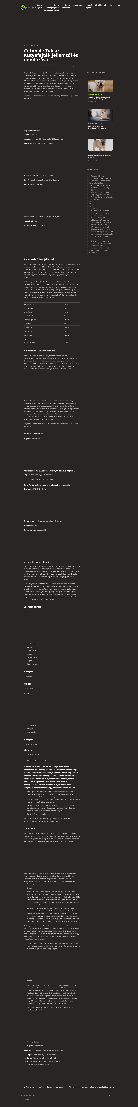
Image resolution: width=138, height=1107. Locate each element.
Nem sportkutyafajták (32, 45)
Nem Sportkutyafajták (50, 66)
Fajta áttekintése (97, 176)
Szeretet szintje (95, 199)
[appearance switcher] (119, 5)
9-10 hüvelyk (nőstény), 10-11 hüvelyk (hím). (100, 187)
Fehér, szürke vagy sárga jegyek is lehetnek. (101, 193)
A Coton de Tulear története (100, 181)
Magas (92, 204)
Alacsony (94, 208)
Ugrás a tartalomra (30, 2)
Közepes (92, 201)
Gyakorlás (93, 252)
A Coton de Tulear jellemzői (100, 178)
